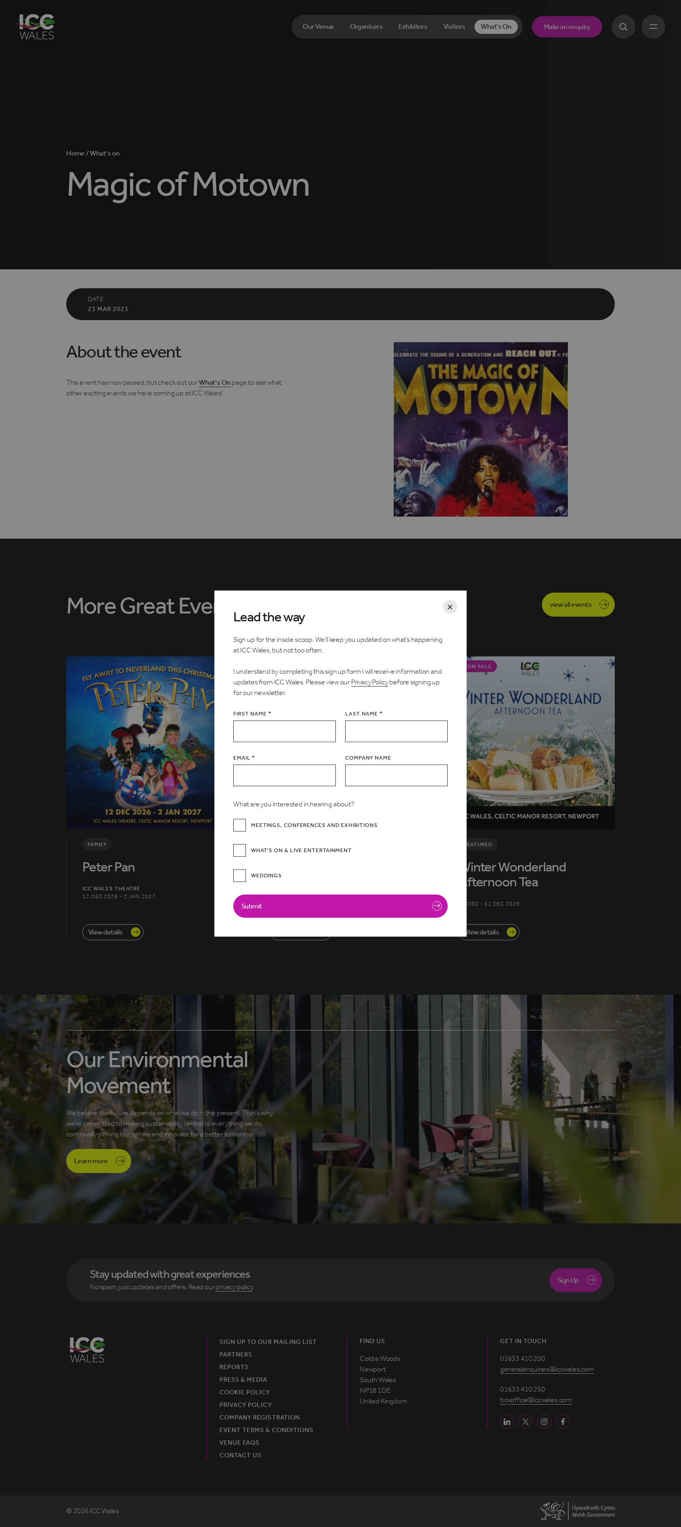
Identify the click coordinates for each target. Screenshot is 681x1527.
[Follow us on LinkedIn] (507, 1421)
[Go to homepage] (35, 26)
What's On (496, 26)
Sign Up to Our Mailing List (268, 1341)
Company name (368, 757)
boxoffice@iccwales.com (536, 1399)
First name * (252, 713)
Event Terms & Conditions (266, 1430)
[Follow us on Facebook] (562, 1421)
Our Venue (318, 26)
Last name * (364, 713)
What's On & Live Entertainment (301, 850)
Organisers (366, 26)
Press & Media (244, 1379)
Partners (236, 1354)
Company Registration (260, 1417)
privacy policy (234, 1286)
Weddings (266, 875)
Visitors (454, 26)
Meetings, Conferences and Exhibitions (314, 825)
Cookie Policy (245, 1392)
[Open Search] (623, 27)
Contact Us (240, 1455)
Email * (244, 757)
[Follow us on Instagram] (544, 1421)
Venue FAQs (239, 1442)
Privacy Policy (369, 681)
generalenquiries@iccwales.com (547, 1369)
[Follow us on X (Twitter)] (525, 1421)
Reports (234, 1367)
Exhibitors (413, 26)
